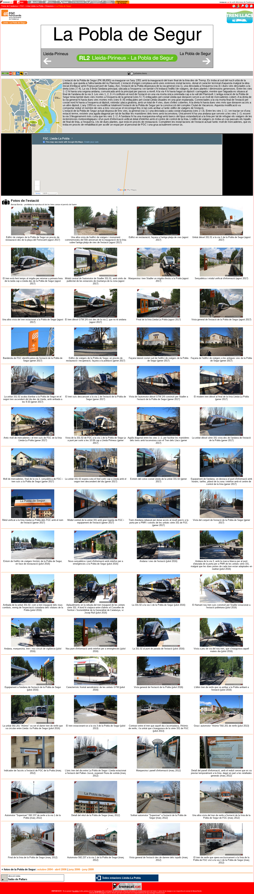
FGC (22, 6)
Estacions (49, 6)
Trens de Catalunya (9, 6)
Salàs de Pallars (17, 879)
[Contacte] (251, 6)
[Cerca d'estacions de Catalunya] (242, 6)
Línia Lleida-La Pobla (34, 6)
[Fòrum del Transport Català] (238, 6)
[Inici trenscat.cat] (234, 6)
